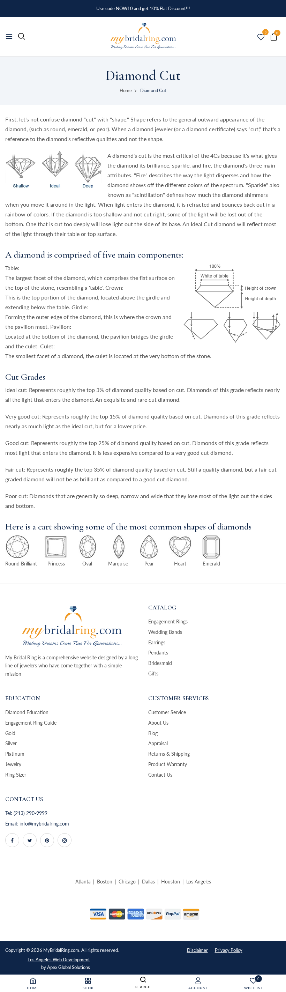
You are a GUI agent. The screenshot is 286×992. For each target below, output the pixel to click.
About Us (158, 723)
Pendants (158, 653)
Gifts (153, 673)
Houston (170, 881)
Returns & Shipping (169, 754)
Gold (10, 733)
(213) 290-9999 (30, 813)
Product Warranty (167, 764)
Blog (153, 733)
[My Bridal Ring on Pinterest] (47, 840)
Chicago (127, 881)
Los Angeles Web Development (59, 959)
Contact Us (160, 775)
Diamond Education (26, 712)
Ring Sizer (15, 775)
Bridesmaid (160, 663)
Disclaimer (197, 950)
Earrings (156, 642)
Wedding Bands (165, 632)
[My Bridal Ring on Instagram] (65, 840)
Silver (11, 743)
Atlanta (83, 881)
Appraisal (158, 743)
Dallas (148, 881)
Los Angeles (198, 881)
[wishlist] (260, 37)
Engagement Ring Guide (31, 723)
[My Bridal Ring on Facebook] (12, 840)
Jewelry (13, 764)
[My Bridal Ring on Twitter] (30, 840)
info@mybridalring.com (44, 824)
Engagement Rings (168, 621)
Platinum (14, 754)
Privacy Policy (228, 950)
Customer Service (167, 712)
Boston (104, 881)
